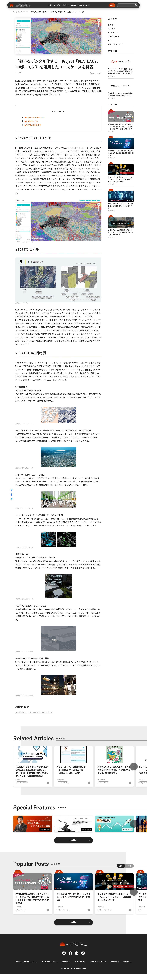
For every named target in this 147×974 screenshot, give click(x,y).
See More (74, 840)
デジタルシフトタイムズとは (25, 961)
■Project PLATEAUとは (34, 117)
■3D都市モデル (31, 121)
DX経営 (110, 25)
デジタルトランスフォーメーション (41, 712)
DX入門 (110, 29)
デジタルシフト (21, 712)
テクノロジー (112, 36)
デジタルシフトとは (49, 961)
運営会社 (65, 961)
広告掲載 (114, 961)
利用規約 (126, 961)
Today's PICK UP (96, 73)
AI (108, 40)
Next (134, 766)
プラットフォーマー (114, 44)
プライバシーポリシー (97, 961)
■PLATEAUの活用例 (33, 125)
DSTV (112, 5)
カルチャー (111, 33)
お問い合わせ (79, 961)
